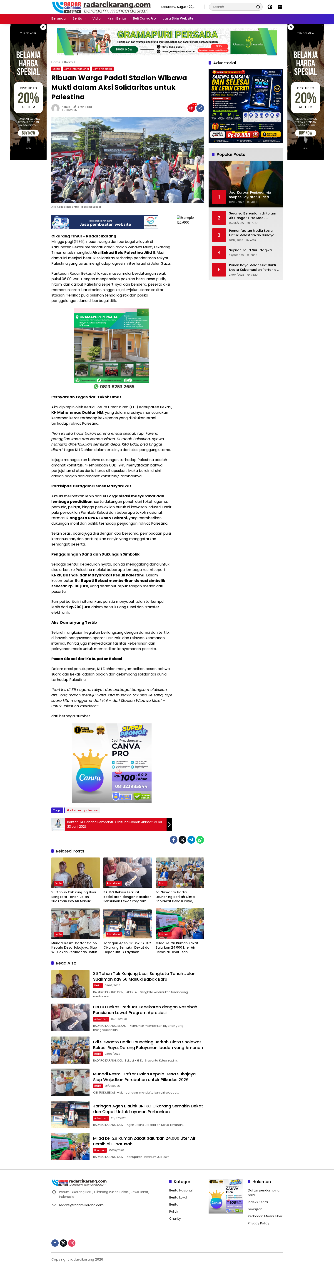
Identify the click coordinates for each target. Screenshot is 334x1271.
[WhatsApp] (200, 840)
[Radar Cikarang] (101, 6)
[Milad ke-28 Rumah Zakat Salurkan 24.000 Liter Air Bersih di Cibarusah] (180, 923)
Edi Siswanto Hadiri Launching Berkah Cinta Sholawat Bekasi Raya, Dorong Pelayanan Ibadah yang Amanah (177, 897)
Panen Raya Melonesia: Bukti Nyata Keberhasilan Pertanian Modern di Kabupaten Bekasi (254, 267)
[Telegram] (191, 840)
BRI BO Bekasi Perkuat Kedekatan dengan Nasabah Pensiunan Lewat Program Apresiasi (127, 897)
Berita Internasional (76, 69)
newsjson (255, 1209)
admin (66, 107)
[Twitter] (182, 840)
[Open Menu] (280, 7)
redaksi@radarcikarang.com (81, 1205)
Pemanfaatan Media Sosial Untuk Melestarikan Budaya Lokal (251, 233)
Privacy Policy (258, 1223)
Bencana (164, 934)
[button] (258, 6)
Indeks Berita (258, 1202)
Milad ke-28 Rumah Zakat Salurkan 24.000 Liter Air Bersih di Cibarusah (177, 947)
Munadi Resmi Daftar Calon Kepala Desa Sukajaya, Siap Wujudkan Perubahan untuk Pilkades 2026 (74, 947)
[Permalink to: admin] (56, 108)
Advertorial (114, 883)
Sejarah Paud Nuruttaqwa (250, 250)
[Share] (200, 108)
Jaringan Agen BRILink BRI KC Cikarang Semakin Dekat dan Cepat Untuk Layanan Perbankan (127, 947)
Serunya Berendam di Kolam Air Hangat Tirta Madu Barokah (252, 215)
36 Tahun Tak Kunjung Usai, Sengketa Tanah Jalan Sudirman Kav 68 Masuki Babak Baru (74, 897)
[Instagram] (71, 1243)
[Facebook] (173, 840)
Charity (175, 1218)
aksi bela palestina (84, 810)
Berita (56, 69)
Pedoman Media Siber (265, 1216)
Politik (173, 1211)
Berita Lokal (178, 1197)
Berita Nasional (102, 69)
